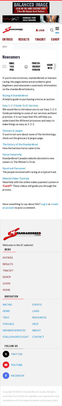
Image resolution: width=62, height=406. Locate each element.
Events (37, 304)
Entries (7, 39)
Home (6, 289)
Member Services (14, 330)
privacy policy (51, 400)
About (36, 330)
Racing (7, 304)
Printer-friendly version (36, 66)
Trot (6, 317)
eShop (55, 39)
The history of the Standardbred (20, 144)
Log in (44, 204)
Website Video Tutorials (15, 178)
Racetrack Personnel (13, 168)
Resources (39, 317)
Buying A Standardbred (15, 95)
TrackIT (40, 39)
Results (24, 39)
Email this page (11, 66)
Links (35, 310)
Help (35, 323)
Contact (38, 336)
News (6, 310)
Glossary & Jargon (12, 130)
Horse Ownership (12, 154)
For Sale (8, 323)
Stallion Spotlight (16, 336)
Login (41, 30)
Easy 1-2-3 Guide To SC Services (20, 105)
